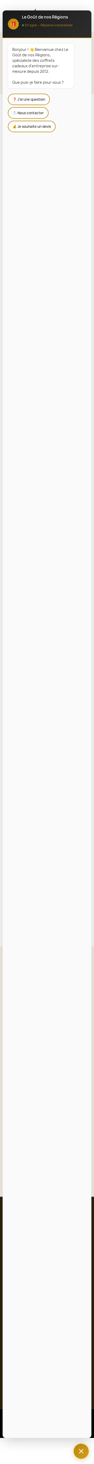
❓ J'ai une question (29, 99)
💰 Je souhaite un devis (32, 126)
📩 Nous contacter (28, 113)
